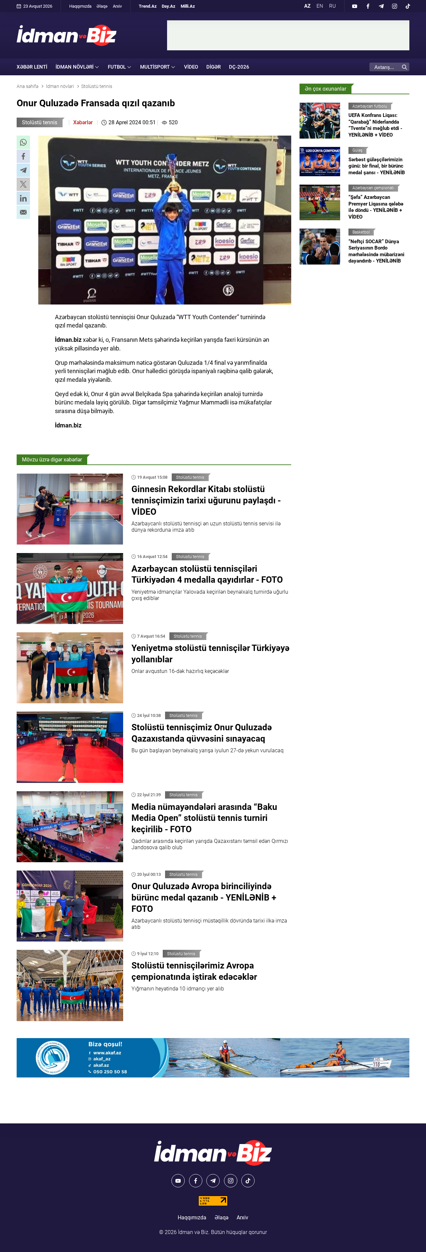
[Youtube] (354, 6)
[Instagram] (394, 6)
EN (320, 6)
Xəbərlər (83, 122)
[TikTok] (408, 6)
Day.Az (168, 6)
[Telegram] (381, 6)
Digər (213, 67)
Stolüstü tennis (39, 122)
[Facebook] (368, 6)
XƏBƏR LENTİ (32, 67)
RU (332, 6)
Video (191, 67)
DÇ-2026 (239, 67)
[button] (23, 142)
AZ (307, 6)
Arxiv (117, 6)
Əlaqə (102, 6)
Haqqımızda (80, 6)
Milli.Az (188, 6)
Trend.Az (148, 6)
